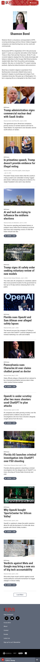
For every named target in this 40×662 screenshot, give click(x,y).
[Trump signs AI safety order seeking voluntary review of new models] (19, 252)
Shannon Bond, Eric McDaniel (11, 222)
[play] (3, 660)
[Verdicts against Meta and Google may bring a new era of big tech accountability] (19, 548)
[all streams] (37, 659)
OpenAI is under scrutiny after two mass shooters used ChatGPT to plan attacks (17, 400)
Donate (34, 3)
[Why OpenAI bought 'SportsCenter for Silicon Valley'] (19, 494)
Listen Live (7, 638)
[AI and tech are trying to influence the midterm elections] (19, 197)
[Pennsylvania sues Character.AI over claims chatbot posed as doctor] (19, 349)
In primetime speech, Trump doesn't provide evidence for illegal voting (19, 163)
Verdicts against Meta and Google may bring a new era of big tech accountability (19, 566)
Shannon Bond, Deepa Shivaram (12, 278)
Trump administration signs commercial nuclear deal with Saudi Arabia (19, 113)
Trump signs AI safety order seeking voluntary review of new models (19, 271)
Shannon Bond (7, 327)
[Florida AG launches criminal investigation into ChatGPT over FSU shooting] (19, 439)
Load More (20, 595)
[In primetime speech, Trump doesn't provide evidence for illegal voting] (19, 144)
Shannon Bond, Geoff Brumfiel (11, 121)
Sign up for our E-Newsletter (12, 642)
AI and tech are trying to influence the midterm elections (17, 215)
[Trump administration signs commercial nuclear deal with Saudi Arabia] (19, 95)
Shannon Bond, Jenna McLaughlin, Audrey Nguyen (17, 170)
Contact (6, 630)
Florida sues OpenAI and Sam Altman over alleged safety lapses (18, 320)
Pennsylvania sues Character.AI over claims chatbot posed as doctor (17, 368)
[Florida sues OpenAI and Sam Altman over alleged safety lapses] (19, 302)
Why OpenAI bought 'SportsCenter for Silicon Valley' (17, 513)
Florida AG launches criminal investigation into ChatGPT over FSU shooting (20, 458)
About (5, 626)
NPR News (6, 107)
